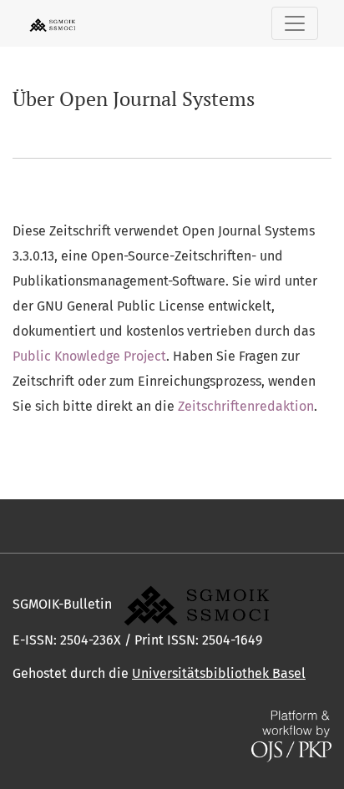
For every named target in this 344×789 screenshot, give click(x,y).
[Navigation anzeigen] (294, 23)
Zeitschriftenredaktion (246, 406)
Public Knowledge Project (89, 356)
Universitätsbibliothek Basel (219, 673)
